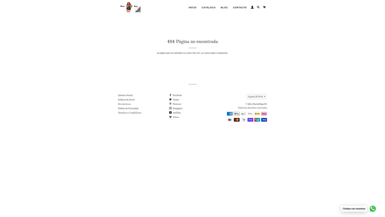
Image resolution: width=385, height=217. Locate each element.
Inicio (193, 7)
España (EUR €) (255, 96)
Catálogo (209, 7)
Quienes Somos (125, 95)
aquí (203, 53)
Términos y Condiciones (129, 112)
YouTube (176, 112)
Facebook (177, 95)
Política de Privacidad (128, 108)
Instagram (177, 108)
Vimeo (175, 117)
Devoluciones (124, 104)
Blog (224, 7)
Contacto (240, 7)
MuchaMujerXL (260, 104)
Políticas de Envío (126, 99)
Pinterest (176, 104)
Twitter (175, 99)
